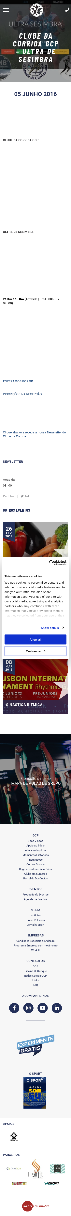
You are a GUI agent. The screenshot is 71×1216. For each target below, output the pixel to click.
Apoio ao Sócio (35, 845)
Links (35, 980)
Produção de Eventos (35, 894)
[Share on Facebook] (18, 496)
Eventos (35, 889)
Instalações (35, 859)
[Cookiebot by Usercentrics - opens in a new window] (50, 562)
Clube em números (35, 873)
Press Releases (35, 920)
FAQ (35, 985)
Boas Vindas (35, 840)
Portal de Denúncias (35, 878)
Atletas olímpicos (35, 850)
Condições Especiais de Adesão (35, 940)
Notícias (36, 915)
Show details (50, 627)
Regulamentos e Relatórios (35, 869)
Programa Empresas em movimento (36, 945)
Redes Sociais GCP (35, 975)
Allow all (35, 639)
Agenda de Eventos (35, 899)
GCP (35, 966)
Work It (35, 950)
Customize (33, 651)
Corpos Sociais (35, 864)
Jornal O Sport (35, 924)
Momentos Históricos (35, 855)
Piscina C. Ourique (35, 971)
